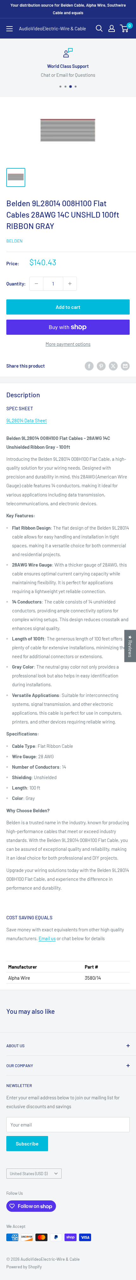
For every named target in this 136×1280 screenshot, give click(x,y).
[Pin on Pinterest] (101, 365)
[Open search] (99, 28)
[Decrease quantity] (36, 283)
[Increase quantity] (70, 283)
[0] (124, 28)
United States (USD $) (28, 1173)
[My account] (111, 28)
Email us (47, 938)
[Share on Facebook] (89, 365)
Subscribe (27, 1143)
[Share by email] (125, 365)
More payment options (68, 344)
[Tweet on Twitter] (113, 365)
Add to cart (68, 307)
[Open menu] (9, 28)
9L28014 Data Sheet (26, 420)
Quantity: (16, 283)
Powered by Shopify (24, 1266)
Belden (14, 240)
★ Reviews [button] (130, 646)
